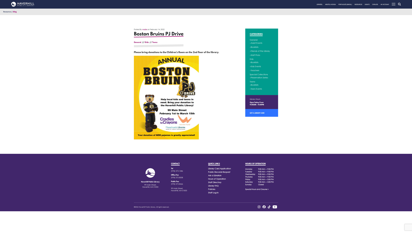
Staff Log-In (213, 193)
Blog (15, 12)
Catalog (375, 4)
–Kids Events (255, 66)
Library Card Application (219, 168)
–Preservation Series (259, 77)
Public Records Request (219, 172)
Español (320, 4)
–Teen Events (256, 89)
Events (367, 4)
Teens (154, 42)
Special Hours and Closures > (257, 189)
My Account (385, 4)
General (137, 42)
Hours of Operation (217, 179)
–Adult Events (256, 43)
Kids (147, 42)
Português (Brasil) (345, 4)
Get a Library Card (257, 113)
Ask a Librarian (214, 175)
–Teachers (254, 70)
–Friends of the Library (260, 51)
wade (144, 29)
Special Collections (259, 74)
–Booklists (254, 47)
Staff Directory (214, 182)
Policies (211, 189)
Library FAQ (213, 186)
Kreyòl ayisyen (330, 4)
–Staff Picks (255, 55)
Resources (358, 4)
